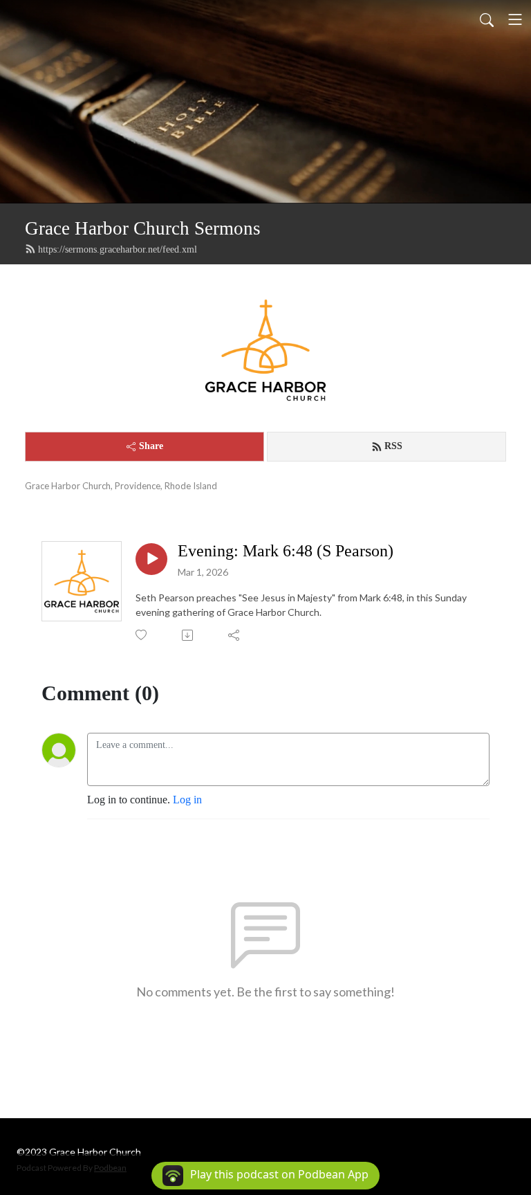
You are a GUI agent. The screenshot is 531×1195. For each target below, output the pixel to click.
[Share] (235, 635)
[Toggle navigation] (515, 19)
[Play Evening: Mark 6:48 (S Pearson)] (151, 559)
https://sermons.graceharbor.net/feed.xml (117, 249)
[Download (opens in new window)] (188, 635)
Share (151, 446)
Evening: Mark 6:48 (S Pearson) (285, 551)
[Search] (486, 19)
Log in (187, 799)
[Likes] (142, 635)
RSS (393, 446)
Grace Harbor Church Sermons (143, 228)
